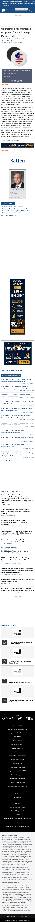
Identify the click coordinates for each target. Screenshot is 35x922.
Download (18, 81)
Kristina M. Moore (17, 534)
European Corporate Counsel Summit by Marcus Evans (21, 701)
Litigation (17, 814)
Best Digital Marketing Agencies (17, 729)
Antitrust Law (17, 752)
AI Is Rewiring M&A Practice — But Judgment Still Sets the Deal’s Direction (17, 580)
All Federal (7, 76)
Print (12, 81)
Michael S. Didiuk (16, 552)
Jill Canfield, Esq (7, 534)
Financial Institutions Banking (11, 73)
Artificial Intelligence (17, 748)
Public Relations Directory (17, 744)
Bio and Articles (14, 197)
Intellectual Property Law (17, 807)
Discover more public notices (9, 461)
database (28, 844)
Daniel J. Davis (7, 552)
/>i (21, 81)
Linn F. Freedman (7, 543)
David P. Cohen (7, 574)
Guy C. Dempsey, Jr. (10, 39)
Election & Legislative (17, 774)
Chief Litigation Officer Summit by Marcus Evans (20, 662)
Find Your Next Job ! (8, 203)
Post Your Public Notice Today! (11, 375)
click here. (27, 910)
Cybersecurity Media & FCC (17, 771)
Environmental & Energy (17, 778)
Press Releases (17, 740)
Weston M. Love (7, 583)
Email (13, 192)
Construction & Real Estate (17, 767)
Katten (19, 39)
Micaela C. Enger (15, 563)
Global (17, 790)
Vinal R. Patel (6, 563)
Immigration (17, 797)
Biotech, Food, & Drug (17, 759)
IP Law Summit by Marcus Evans (19, 682)
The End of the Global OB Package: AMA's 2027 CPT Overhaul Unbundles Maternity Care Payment (17, 589)
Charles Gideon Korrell (9, 515)
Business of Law (17, 763)
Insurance (17, 803)
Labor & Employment (17, 811)
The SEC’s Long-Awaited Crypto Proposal (14, 551)
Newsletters (17, 736)
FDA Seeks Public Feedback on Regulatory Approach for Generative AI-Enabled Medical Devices (15, 560)
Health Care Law (17, 794)
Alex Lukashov (7, 504)
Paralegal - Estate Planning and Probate (15, 208)
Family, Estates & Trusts (17, 782)
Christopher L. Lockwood (19, 526)
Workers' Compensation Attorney (12, 206)
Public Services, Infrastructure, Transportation (17, 818)
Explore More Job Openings (8, 215)
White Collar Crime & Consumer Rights (17, 826)
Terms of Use (19, 841)
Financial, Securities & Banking (17, 786)
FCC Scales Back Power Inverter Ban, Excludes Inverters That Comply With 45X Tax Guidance (16, 532)
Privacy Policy (28, 841)
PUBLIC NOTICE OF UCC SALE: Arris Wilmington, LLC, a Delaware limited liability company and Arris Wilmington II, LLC (17, 454)
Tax (18, 822)
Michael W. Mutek (7, 526)
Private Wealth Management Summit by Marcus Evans (20, 642)
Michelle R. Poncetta (17, 574)
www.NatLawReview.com (8, 847)
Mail (15, 81)
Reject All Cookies (21, 9)
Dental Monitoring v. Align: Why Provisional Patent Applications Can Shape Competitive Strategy (15, 511)
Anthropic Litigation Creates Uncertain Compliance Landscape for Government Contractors (14, 522)
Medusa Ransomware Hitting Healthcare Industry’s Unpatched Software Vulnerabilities (16, 541)
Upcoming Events (8, 625)
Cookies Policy (6, 5)
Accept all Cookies (8, 9)
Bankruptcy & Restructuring (17, 755)
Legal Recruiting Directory (17, 733)
